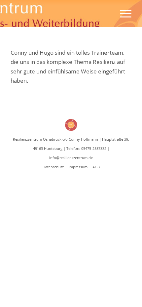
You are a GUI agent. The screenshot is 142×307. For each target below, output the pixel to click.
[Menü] (122, 13)
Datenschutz (53, 166)
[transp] (59, 13)
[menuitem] (122, 13)
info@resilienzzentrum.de (71, 157)
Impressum (78, 166)
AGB (96, 166)
